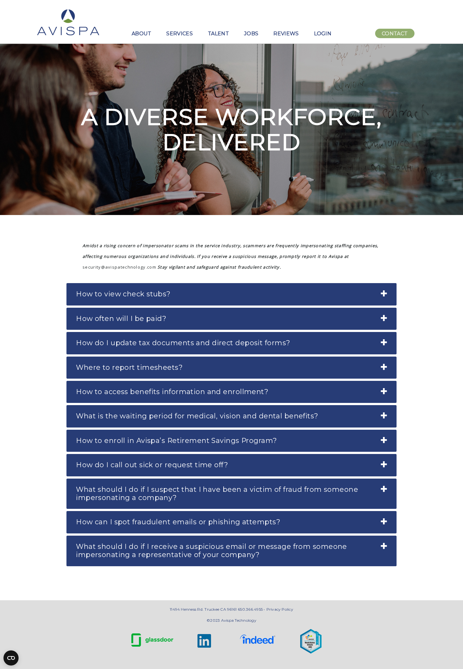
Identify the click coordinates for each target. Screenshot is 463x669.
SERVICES (179, 34)
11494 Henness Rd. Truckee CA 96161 (203, 609)
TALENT (218, 34)
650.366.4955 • (251, 609)
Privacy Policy (279, 609)
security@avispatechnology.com (119, 267)
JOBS (251, 34)
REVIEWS (286, 34)
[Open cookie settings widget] (11, 658)
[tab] (231, 294)
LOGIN (323, 34)
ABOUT (141, 34)
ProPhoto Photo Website (311, 664)
